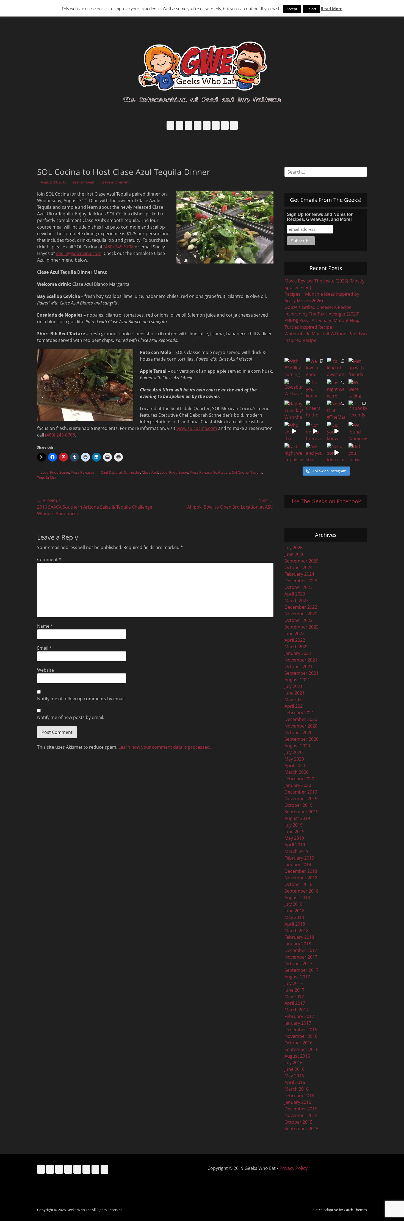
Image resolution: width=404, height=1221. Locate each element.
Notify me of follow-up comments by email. (81, 699)
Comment (49, 559)
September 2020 (301, 739)
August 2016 (297, 1056)
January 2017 (297, 1023)
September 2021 (301, 673)
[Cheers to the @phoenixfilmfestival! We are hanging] (315, 409)
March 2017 (296, 1010)
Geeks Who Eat (79, 1209)
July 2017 (293, 983)
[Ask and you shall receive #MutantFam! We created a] (315, 452)
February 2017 (299, 1016)
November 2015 (300, 1115)
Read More (331, 8)
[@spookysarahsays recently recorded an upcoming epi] (357, 409)
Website (45, 670)
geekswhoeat (83, 182)
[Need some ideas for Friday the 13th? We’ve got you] (336, 452)
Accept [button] (291, 8)
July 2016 (293, 1063)
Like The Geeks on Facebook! (326, 501)
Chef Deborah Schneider (120, 472)
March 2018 (296, 931)
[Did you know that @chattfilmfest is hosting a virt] (357, 452)
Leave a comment (115, 182)
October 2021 (298, 666)
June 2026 (294, 554)
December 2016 (300, 1030)
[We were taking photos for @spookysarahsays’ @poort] (357, 388)
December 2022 (300, 607)
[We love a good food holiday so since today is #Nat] (315, 367)
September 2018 (301, 891)
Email (44, 648)
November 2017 (300, 957)
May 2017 (294, 997)
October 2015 (298, 1122)
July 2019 (293, 825)
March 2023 (296, 600)
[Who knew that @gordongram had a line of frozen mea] (293, 431)
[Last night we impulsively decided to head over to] (293, 452)
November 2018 (300, 878)
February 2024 (299, 574)
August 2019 (297, 818)
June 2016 (294, 1069)
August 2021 (297, 680)
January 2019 (297, 864)
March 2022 (296, 647)
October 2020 (298, 732)
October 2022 (298, 620)
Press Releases (82, 472)
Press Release (201, 472)
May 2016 (294, 1076)
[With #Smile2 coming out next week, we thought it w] (293, 367)
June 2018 (294, 911)
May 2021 (294, 699)
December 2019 (300, 792)
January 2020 (297, 785)
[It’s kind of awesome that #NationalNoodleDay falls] (336, 367)
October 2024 (298, 567)
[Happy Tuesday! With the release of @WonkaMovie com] (293, 409)
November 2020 (300, 726)
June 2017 (294, 990)
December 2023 (300, 581)
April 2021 (294, 706)
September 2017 (301, 970)
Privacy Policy (294, 1168)
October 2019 (298, 805)
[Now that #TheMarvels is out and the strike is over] (336, 409)
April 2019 (294, 845)
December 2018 (300, 871)
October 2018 (298, 884)
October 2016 (298, 1043)
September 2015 (301, 1129)
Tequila (256, 472)
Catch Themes (355, 1209)
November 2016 (300, 1036)
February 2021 (299, 713)
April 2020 (294, 765)
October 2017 (298, 964)
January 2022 (297, 653)
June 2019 (294, 831)
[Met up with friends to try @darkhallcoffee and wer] (357, 367)
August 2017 (297, 977)
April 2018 (294, 924)
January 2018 (297, 944)
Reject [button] (311, 8)
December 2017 (300, 950)
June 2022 (294, 633)
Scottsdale (221, 472)
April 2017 (294, 1003)
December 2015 (300, 1109)
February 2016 (299, 1096)
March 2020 (296, 772)
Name (45, 626)
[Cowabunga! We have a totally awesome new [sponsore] (293, 388)
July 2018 (293, 904)
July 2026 (293, 548)
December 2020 (300, 719)
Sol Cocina (240, 472)
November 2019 (300, 798)
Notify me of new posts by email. (70, 717)
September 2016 (301, 1049)
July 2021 (293, 686)
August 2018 (297, 898)
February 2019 (299, 858)
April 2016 (294, 1082)
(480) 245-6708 (119, 247)
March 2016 (296, 1089)
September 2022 (301, 627)
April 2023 (294, 594)
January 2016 (297, 1102)
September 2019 (301, 812)
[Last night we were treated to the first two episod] (336, 388)
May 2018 (294, 917)
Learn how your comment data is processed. (164, 747)
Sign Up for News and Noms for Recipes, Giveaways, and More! (320, 217)
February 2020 (299, 779)
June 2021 (294, 693)
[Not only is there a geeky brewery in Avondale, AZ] (315, 431)
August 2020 (297, 746)
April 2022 (294, 640)
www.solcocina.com (196, 428)
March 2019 (296, 851)
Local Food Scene (55, 472)
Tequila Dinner (49, 477)
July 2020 (293, 752)
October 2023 (298, 587)
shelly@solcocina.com (78, 253)
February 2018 (299, 937)
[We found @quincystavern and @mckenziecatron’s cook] (357, 431)
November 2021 (300, 660)
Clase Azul (150, 472)
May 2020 (294, 759)
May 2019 (294, 838)
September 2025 (301, 561)
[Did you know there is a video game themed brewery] (336, 431)
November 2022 (300, 614)
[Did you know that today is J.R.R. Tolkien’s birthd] (315, 388)
